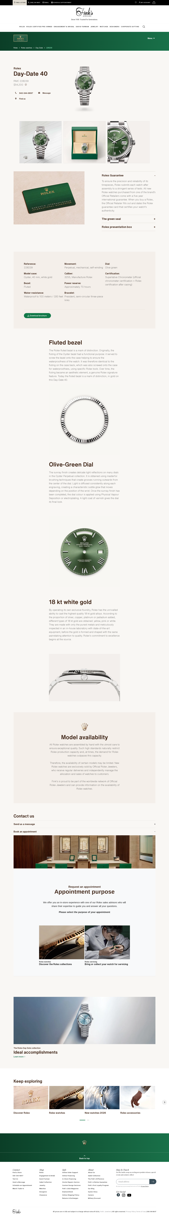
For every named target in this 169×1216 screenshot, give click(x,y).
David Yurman (82, 26)
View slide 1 (82, 1120)
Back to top (84, 1158)
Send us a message (24, 824)
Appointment (62, 2)
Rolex (22, 26)
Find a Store (17, 1172)
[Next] (164, 1102)
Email (47, 2)
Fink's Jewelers (105, 1211)
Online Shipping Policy (70, 1195)
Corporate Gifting (130, 26)
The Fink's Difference (96, 1179)
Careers (91, 1195)
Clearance (43, 1195)
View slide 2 (88, 1120)
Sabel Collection (45, 1182)
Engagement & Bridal (64, 26)
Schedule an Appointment (22, 1185)
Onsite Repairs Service (71, 1182)
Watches (104, 26)
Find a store (21, 2)
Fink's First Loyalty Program (98, 1185)
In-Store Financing (69, 1179)
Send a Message (19, 1182)
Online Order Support (70, 1172)
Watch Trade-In (18, 1188)
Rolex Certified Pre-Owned (39, 26)
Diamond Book (67, 1192)
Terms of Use (141, 1211)
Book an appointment (25, 831)
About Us (91, 1172)
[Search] (142, 26)
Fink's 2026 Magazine (70, 1188)
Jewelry (94, 26)
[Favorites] (136, 2)
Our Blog (91, 1188)
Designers (114, 26)
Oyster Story (92, 1192)
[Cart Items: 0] (154, 2)
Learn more (19, 1057)
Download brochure (38, 316)
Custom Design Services (71, 1185)
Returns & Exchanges (70, 1198)
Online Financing (68, 1176)
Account (145, 2)
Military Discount (94, 1198)
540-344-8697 (26, 93)
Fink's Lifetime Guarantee (97, 1182)
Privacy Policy (145, 1186)
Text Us (15, 1179)
